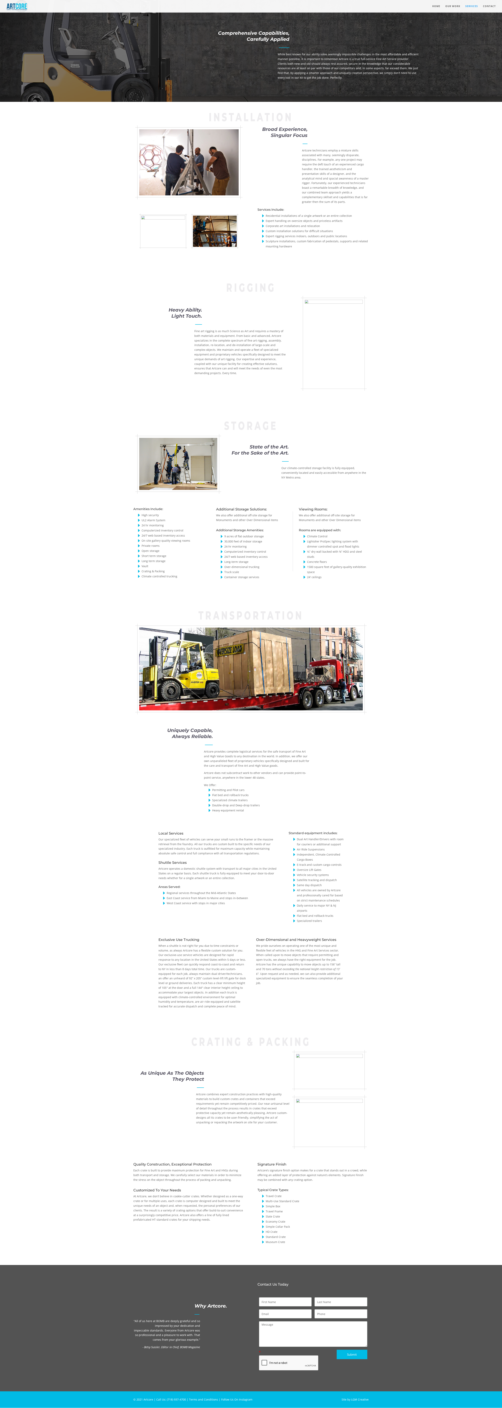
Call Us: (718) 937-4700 (171, 1399)
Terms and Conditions (203, 1399)
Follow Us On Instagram (236, 1399)
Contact (489, 6)
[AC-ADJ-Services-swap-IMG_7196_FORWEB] (163, 218)
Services (471, 6)
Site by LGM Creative (355, 1399)
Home (436, 6)
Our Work (452, 6)
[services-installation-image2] (215, 246)
